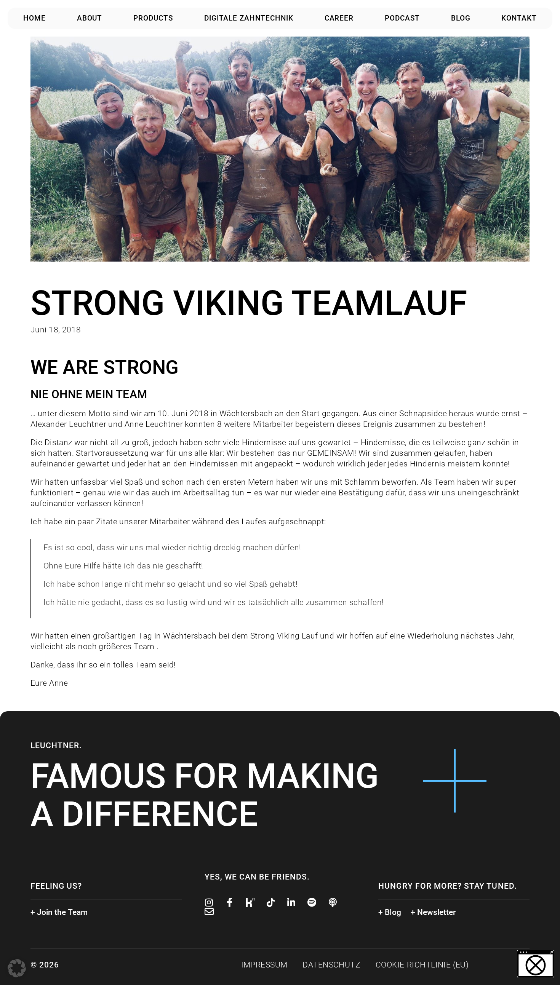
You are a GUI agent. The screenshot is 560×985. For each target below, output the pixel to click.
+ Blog (389, 912)
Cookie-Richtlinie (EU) (422, 964)
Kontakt (519, 18)
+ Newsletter (433, 912)
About (89, 18)
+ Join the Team (59, 912)
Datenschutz (331, 964)
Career (339, 18)
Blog (460, 18)
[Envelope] (209, 911)
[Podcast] (332, 902)
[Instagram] (209, 902)
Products (153, 18)
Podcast (402, 18)
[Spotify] (312, 902)
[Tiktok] (270, 902)
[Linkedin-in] (291, 902)
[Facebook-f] (229, 902)
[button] (17, 968)
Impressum (264, 964)
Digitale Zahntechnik (248, 18)
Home (34, 18)
